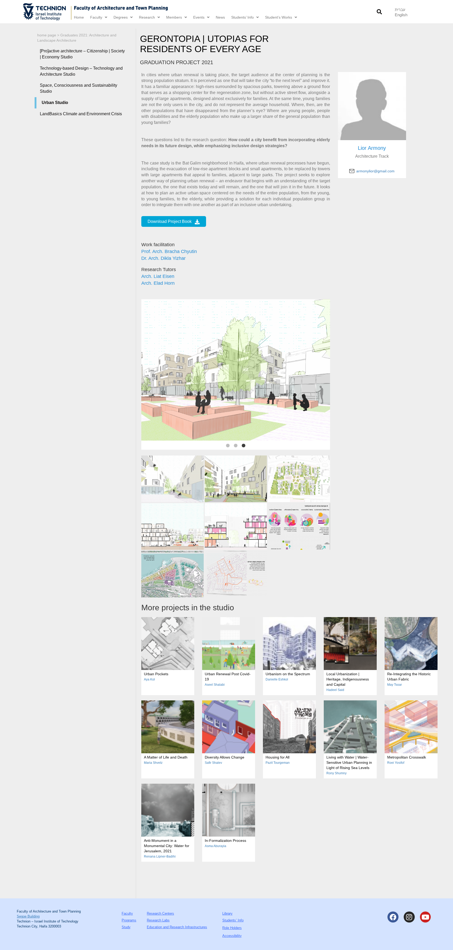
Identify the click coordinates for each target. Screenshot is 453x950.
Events (198, 17)
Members (174, 17)
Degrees (121, 17)
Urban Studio (55, 102)
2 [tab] (235, 445)
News (220, 17)
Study (126, 927)
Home (79, 17)
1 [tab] (227, 445)
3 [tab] (243, 445)
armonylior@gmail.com (375, 171)
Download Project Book (170, 221)
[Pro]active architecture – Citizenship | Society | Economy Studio (82, 54)
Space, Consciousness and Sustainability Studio (78, 88)
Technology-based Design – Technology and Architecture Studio (81, 71)
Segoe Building (28, 916)
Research (147, 17)
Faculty (96, 17)
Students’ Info (242, 17)
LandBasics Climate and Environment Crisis (81, 114)
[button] (379, 11)
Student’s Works (278, 17)
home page (46, 35)
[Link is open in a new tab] (47, 12)
